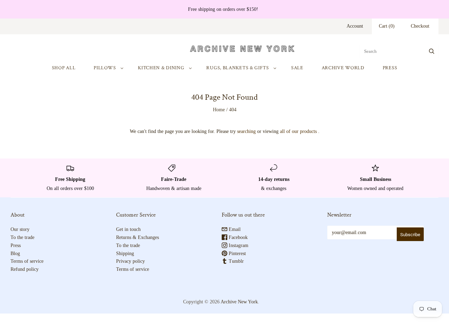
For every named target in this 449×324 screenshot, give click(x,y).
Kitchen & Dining (161, 68)
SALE (297, 68)
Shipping (125, 253)
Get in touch (128, 229)
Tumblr (235, 261)
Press (390, 68)
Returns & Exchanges (137, 237)
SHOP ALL (64, 68)
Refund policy (25, 269)
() (387, 26)
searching (246, 131)
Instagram (237, 245)
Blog (15, 253)
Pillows (105, 68)
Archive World (343, 68)
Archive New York (239, 301)
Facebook (237, 237)
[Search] (431, 51)
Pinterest (236, 253)
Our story (20, 229)
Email (234, 229)
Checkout (420, 26)
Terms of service (27, 261)
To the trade (22, 237)
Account (355, 26)
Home (219, 109)
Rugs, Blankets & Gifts (237, 68)
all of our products (298, 131)
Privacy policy (130, 261)
